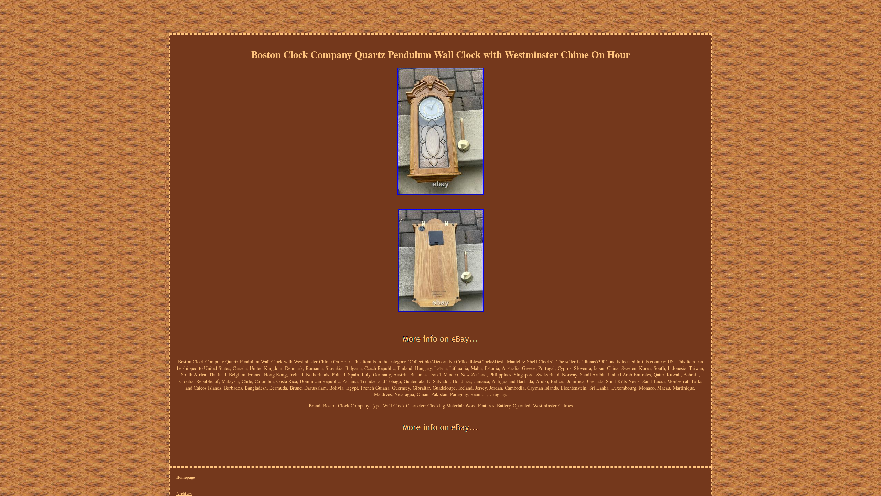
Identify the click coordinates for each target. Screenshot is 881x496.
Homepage (185, 477)
